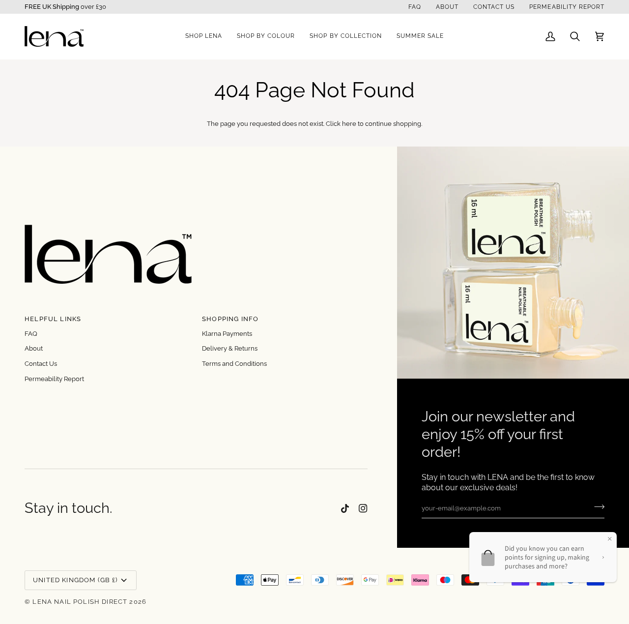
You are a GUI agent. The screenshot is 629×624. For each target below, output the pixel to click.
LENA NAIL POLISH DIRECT (79, 601)
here (349, 123)
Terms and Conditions (234, 363)
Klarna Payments (227, 333)
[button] (203, 36)
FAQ (31, 333)
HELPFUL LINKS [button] (53, 319)
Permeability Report (54, 379)
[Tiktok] (345, 508)
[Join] (596, 507)
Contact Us (41, 363)
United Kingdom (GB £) (75, 580)
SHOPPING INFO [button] (230, 319)
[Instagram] (363, 508)
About (34, 348)
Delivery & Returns (229, 348)
